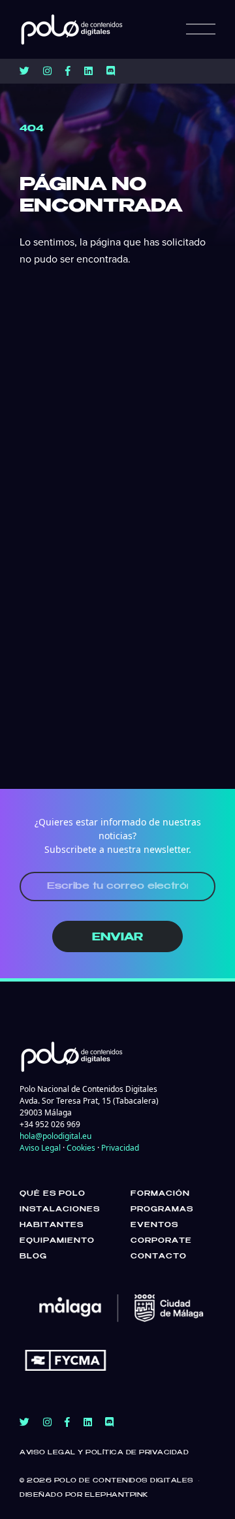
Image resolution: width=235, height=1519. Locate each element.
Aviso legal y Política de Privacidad (104, 1453)
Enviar (117, 937)
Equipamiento (57, 1241)
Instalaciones (60, 1209)
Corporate (161, 1241)
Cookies (81, 1147)
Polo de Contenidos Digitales (124, 1481)
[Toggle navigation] (200, 29)
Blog (33, 1256)
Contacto (159, 1256)
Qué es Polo (53, 1194)
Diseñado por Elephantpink (84, 1495)
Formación (160, 1194)
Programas (162, 1209)
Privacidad (120, 1147)
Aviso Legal (40, 1147)
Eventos (154, 1225)
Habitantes (52, 1225)
